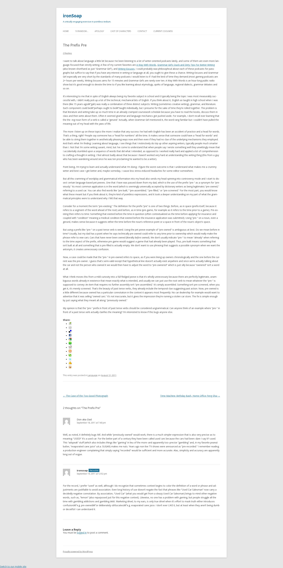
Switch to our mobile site (13, 566)
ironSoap (72, 16)
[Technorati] (70, 355)
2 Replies (67, 53)
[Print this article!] (70, 323)
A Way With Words (146, 64)
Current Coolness (163, 31)
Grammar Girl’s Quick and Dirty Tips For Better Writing (186, 64)
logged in (82, 532)
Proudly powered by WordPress (78, 551)
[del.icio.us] (70, 331)
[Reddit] (70, 347)
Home (66, 31)
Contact (142, 31)
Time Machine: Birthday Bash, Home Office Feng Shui (190, 395)
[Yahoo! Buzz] (70, 367)
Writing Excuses (126, 68)
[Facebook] (70, 335)
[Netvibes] (70, 343)
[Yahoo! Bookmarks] (70, 363)
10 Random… (81, 31)
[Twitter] (70, 359)
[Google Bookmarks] (70, 339)
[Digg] (70, 327)
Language (92, 375)
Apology (99, 31)
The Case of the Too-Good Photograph (85, 395)
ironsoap (82, 470)
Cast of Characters (121, 31)
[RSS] (70, 351)
